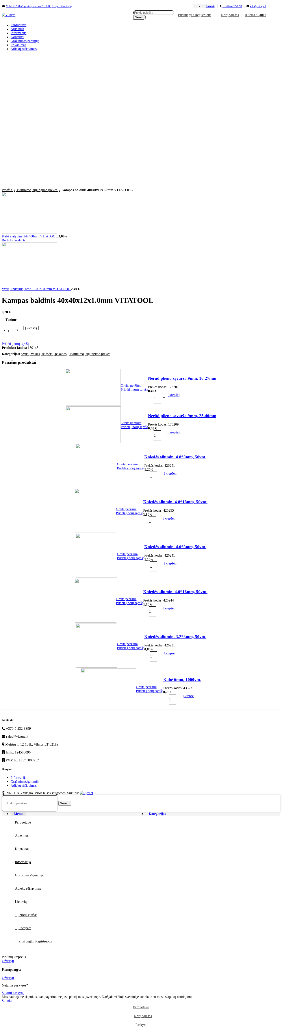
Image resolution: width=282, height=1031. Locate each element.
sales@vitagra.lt (258, 6)
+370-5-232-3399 (232, 6)
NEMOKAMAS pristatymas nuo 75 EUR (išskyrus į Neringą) (39, 6)
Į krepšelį (31, 328)
